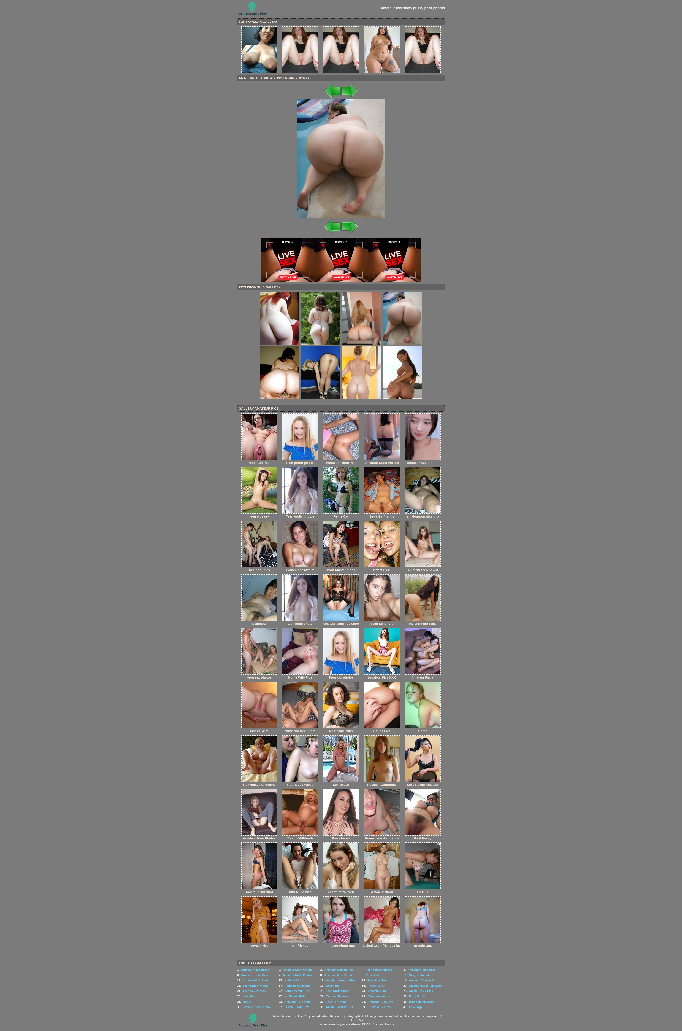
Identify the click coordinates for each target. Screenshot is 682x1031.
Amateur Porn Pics (297, 1001)
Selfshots (332, 985)
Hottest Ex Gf (376, 985)
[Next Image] (349, 98)
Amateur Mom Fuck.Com (425, 985)
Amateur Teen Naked (423, 980)
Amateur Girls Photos (297, 969)
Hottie (247, 1001)
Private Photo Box (296, 1007)
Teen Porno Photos (379, 969)
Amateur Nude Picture (298, 975)
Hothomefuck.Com (421, 1001)
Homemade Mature (297, 985)
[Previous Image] (332, 98)
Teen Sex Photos (254, 991)
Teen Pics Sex (376, 980)
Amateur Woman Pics (338, 969)
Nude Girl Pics (294, 980)
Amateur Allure (377, 991)
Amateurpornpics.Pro (340, 980)
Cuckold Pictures (337, 996)
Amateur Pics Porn (255, 980)
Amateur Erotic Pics (254, 975)
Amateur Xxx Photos (255, 969)
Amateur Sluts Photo (421, 969)
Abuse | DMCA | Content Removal (373, 1024)
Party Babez (417, 996)
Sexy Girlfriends (420, 975)
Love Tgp (415, 1007)
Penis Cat (372, 975)
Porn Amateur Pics (297, 991)
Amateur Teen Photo (338, 975)
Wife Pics (249, 996)
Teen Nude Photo (337, 991)
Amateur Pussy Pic (380, 1001)
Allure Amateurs (378, 996)
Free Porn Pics (336, 1001)
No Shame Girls (294, 996)
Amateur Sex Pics (421, 991)
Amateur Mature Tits (339, 1007)
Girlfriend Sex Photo (256, 1007)
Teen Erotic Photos (256, 985)
